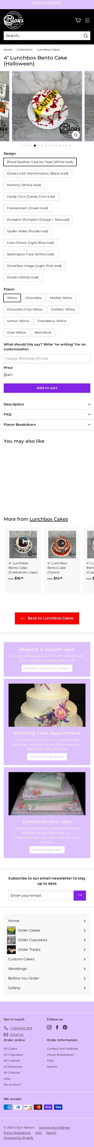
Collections (24, 49)
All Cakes (10, 1048)
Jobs (7, 1078)
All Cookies (12, 1060)
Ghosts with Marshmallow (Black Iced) (38, 173)
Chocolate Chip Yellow (25, 309)
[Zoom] (76, 135)
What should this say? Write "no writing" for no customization (45, 346)
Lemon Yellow (18, 321)
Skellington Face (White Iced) (30, 254)
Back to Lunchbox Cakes (50, 618)
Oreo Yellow (16, 332)
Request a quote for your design (47, 668)
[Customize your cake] (47, 793)
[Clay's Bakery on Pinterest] (65, 1027)
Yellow (12, 298)
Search (52, 1066)
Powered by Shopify (18, 1137)
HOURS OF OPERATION (46, 2)
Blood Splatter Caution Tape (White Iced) (40, 162)
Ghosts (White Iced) (23, 277)
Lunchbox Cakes (48, 49)
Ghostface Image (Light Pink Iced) (34, 266)
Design (10, 153)
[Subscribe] (80, 896)
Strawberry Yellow (52, 321)
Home (8, 49)
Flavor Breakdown (60, 1054)
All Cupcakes (13, 1054)
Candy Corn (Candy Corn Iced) (31, 196)
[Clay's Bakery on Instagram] (49, 1027)
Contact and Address (62, 1048)
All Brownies (13, 1066)
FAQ (50, 1060)
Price (8, 368)
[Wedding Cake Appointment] (47, 705)
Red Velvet (43, 332)
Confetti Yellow (63, 309)
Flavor (9, 289)
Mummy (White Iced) (24, 185)
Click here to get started (47, 756)
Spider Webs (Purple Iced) (28, 231)
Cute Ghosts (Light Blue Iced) (30, 243)
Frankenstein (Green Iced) (27, 208)
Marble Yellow (61, 298)
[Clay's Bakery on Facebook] (57, 1027)
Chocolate (34, 298)
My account (12, 1084)
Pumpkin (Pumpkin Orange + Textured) (38, 220)
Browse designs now (47, 849)
